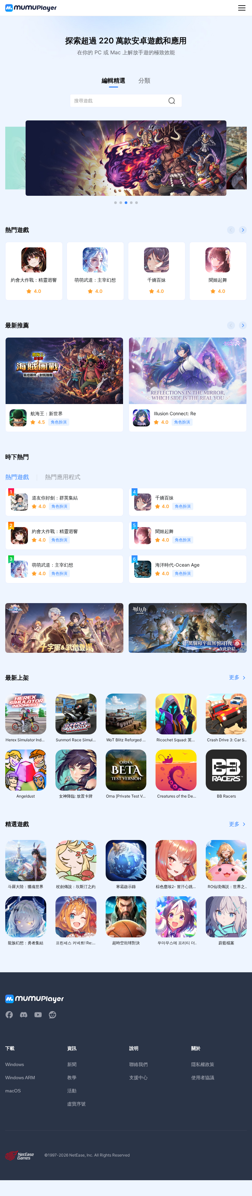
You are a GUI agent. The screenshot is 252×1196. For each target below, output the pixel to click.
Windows (14, 1064)
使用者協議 (202, 1077)
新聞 (71, 1064)
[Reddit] (52, 1015)
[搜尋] (172, 101)
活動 (71, 1090)
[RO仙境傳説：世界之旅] (64, 628)
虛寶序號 (76, 1104)
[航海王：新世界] (126, 158)
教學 (71, 1077)
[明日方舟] (188, 628)
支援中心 (138, 1077)
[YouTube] (38, 1015)
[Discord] (24, 1015)
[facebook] (9, 1015)
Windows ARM (20, 1077)
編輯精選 (113, 80)
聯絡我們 (138, 1064)
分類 (144, 80)
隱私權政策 (202, 1064)
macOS (13, 1090)
